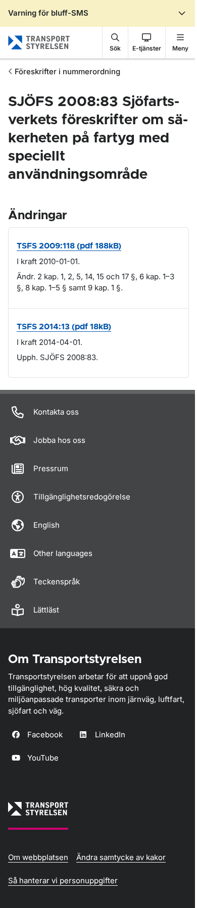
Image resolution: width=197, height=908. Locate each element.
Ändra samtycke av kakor (121, 857)
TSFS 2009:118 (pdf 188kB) (69, 246)
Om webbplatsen (38, 857)
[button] (115, 42)
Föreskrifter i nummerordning (67, 71)
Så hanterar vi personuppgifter (63, 880)
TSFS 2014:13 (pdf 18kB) (64, 327)
